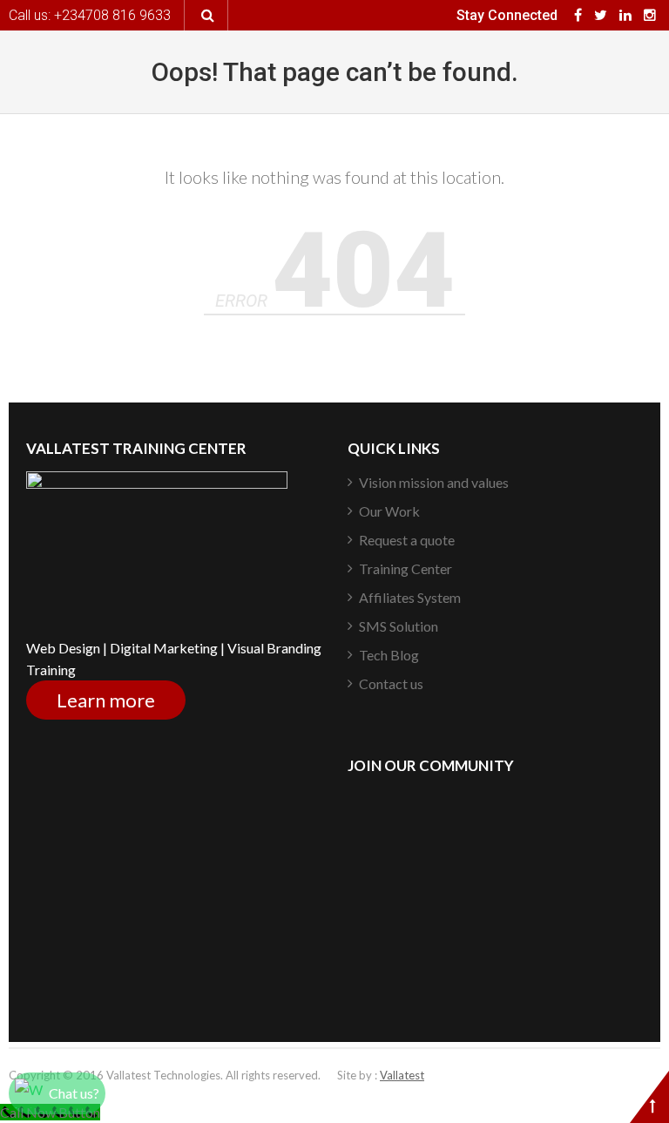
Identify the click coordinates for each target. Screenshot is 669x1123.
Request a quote (407, 539)
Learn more (106, 700)
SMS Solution (398, 626)
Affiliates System (410, 597)
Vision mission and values (434, 482)
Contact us (391, 683)
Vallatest (402, 1075)
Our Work (389, 511)
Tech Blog (389, 654)
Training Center (405, 568)
